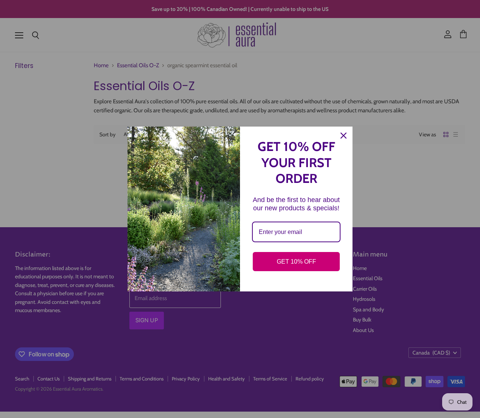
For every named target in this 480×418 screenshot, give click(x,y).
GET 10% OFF (296, 261)
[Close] (343, 136)
